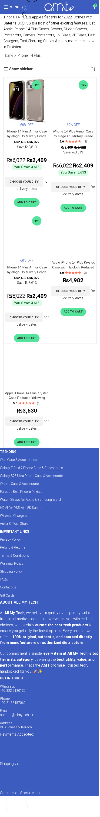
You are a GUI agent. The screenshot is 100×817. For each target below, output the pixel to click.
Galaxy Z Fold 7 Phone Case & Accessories (31, 468)
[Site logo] (59, 6)
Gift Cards (7, 595)
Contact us (8, 587)
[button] (27, 202)
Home (8, 55)
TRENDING (8, 452)
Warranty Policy (11, 563)
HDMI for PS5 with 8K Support (22, 508)
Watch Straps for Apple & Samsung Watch (31, 499)
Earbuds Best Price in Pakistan (22, 492)
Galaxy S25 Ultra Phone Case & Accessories (32, 476)
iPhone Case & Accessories (20, 484)
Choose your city (24, 181)
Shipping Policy (11, 571)
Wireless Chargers (13, 516)
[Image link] (46, 749)
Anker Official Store (14, 523)
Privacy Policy (10, 539)
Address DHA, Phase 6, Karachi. (16, 725)
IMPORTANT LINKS (14, 531)
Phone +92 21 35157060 (13, 701)
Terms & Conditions (14, 555)
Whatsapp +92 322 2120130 (13, 688)
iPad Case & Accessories (18, 460)
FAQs (4, 579)
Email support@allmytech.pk (16, 713)
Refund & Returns (12, 547)
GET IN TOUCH (11, 678)
